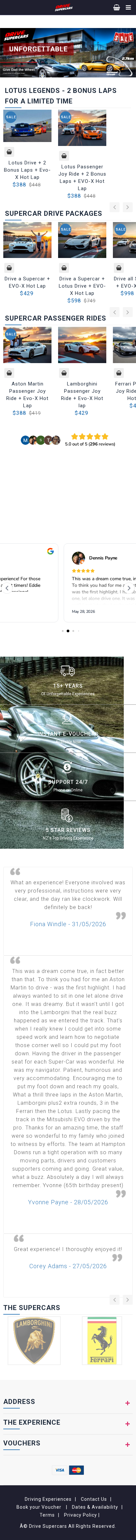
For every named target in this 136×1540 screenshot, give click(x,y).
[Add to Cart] (9, 152)
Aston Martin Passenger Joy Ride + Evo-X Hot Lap (27, 395)
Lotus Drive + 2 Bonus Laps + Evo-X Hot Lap (27, 170)
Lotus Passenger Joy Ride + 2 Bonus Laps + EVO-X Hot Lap (82, 177)
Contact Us (94, 1499)
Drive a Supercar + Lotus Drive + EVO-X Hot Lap (82, 286)
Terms (47, 1515)
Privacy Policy (81, 1515)
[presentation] (114, 207)
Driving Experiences (48, 1499)
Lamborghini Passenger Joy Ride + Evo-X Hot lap (82, 395)
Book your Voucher (40, 1507)
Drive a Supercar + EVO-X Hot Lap (27, 282)
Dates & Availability (95, 1507)
